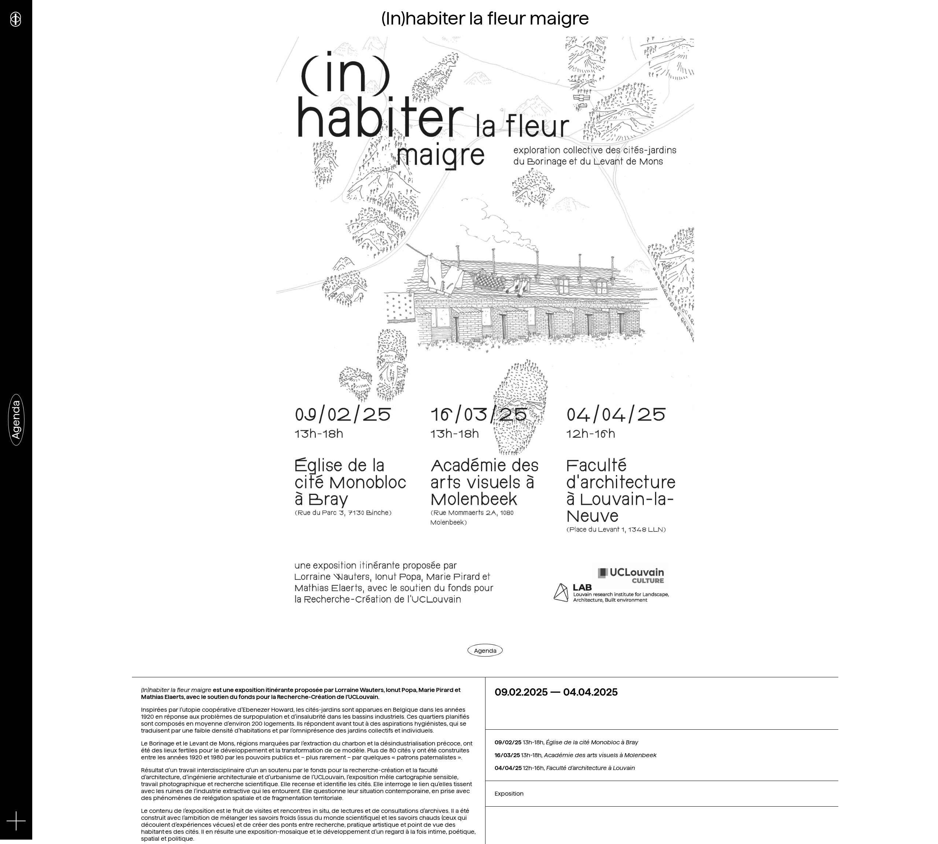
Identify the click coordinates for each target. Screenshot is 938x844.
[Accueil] (16, 18)
